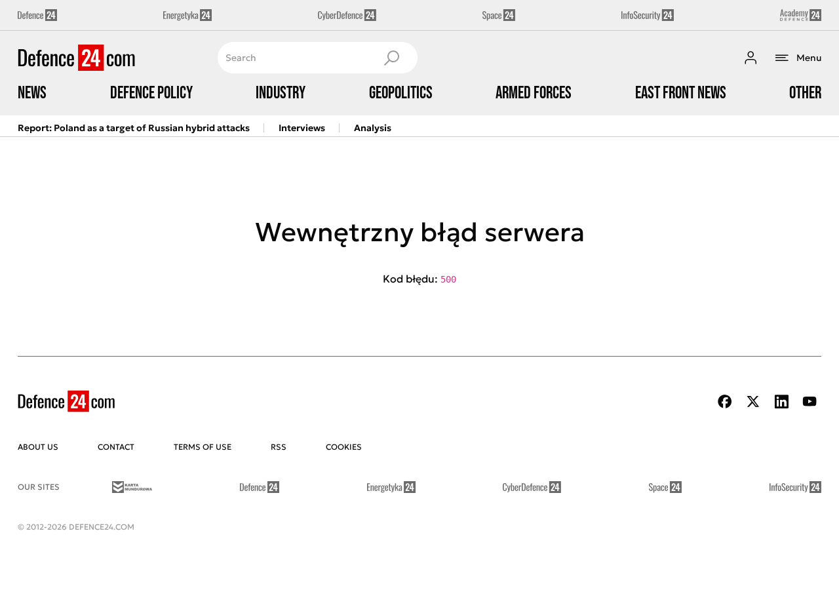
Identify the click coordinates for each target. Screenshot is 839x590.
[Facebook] (725, 401)
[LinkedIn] (781, 401)
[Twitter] (753, 401)
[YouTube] (809, 401)
